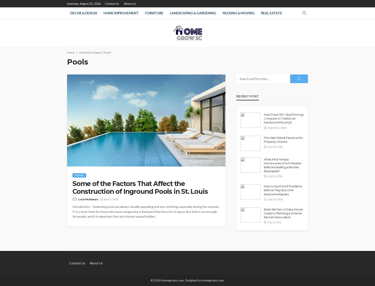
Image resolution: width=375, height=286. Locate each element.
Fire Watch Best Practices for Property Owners (283, 139)
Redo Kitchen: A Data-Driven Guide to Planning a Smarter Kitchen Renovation (283, 213)
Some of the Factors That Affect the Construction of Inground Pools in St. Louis (140, 188)
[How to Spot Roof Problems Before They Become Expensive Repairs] (251, 191)
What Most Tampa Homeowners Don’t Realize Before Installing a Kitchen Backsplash (282, 165)
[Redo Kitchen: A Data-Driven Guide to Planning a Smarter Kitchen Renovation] (251, 215)
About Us (130, 3)
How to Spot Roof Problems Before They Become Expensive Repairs (283, 190)
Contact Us (112, 3)
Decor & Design (83, 13)
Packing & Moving (239, 13)
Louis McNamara (88, 199)
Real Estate (271, 13)
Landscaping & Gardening (193, 13)
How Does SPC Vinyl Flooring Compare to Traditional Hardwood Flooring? (283, 118)
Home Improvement (121, 13)
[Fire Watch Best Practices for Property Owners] (251, 143)
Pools (79, 175)
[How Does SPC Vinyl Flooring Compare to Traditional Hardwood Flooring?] (251, 120)
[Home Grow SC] (187, 32)
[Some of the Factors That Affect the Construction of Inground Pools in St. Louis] (146, 120)
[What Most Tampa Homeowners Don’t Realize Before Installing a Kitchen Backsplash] (251, 165)
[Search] (304, 13)
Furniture (154, 13)
